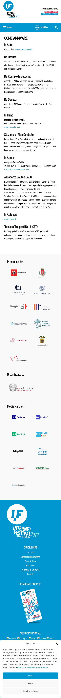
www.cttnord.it (10, 219)
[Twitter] (33, 638)
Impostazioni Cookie (41, 667)
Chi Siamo (30, 552)
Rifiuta (30, 683)
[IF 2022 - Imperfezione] (49, 11)
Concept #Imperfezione (30, 557)
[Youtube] (41, 638)
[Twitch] (50, 638)
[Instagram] (22, 638)
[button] (56, 643)
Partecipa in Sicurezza (30, 570)
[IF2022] (11, 9)
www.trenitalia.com (12, 127)
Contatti (30, 574)
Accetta (30, 676)
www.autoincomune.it (23, 49)
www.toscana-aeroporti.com (17, 169)
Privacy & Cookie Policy (25, 667)
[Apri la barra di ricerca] (56, 27)
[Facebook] (12, 638)
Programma (30, 565)
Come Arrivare (30, 561)
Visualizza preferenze (30, 691)
